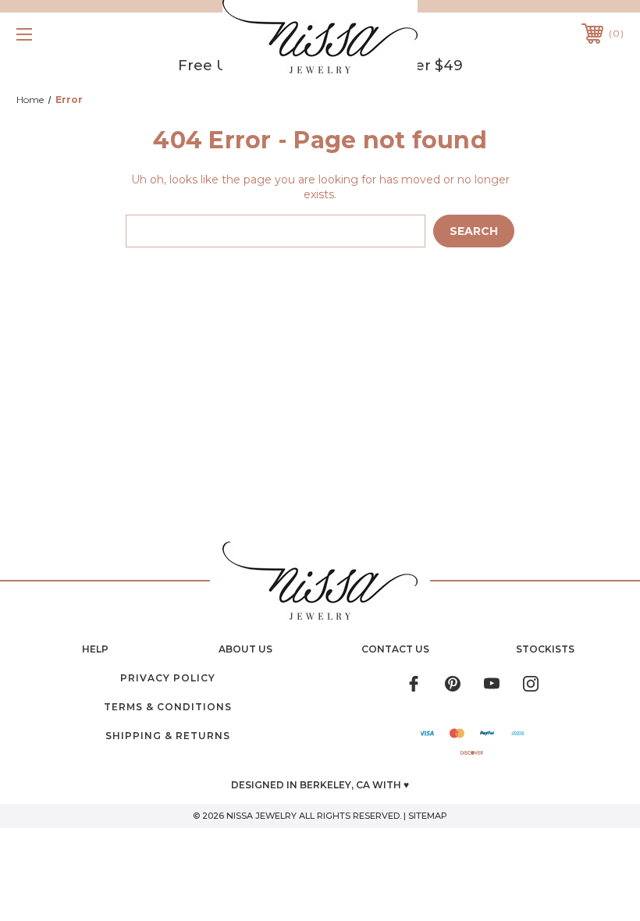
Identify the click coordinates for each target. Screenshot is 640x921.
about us (245, 649)
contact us (395, 649)
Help (95, 649)
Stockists (545, 649)
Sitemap (427, 815)
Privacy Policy (167, 678)
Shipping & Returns (167, 735)
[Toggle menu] (77, 33)
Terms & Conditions (168, 707)
